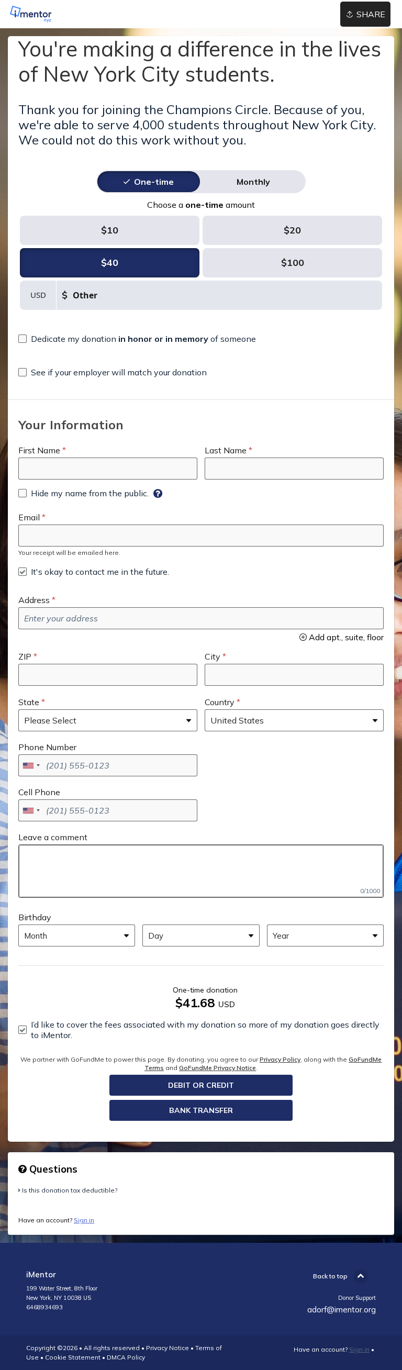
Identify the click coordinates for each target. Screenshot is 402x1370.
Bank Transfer (201, 1110)
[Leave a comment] (201, 871)
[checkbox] (137, 338)
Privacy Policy (280, 1059)
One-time (154, 181)
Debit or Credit (201, 1085)
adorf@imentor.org (341, 1310)
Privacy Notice (167, 1348)
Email (29, 517)
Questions (52, 1169)
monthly (253, 181)
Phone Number (47, 747)
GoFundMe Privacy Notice (217, 1068)
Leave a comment (52, 837)
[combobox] (31, 765)
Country (219, 702)
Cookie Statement (72, 1357)
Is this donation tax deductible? (69, 1190)
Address (34, 600)
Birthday (34, 917)
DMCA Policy (126, 1357)
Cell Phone (39, 792)
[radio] (154, 181)
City (212, 656)
